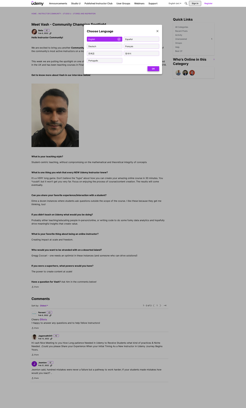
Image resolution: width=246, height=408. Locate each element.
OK (153, 68)
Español (129, 39)
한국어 (128, 53)
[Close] (157, 31)
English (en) (174, 3)
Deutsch (92, 46)
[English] (37, 3)
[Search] (186, 3)
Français (129, 46)
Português (93, 60)
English (91, 39)
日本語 (91, 53)
